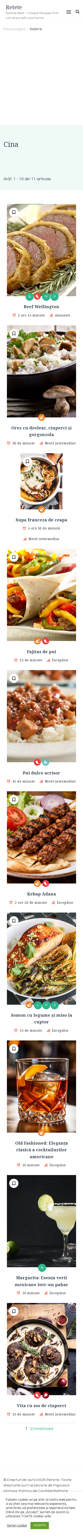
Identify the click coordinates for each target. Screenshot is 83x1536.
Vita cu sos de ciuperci (41, 1405)
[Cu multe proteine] (45, 1395)
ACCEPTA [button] (39, 1525)
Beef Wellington (41, 306)
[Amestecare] (41, 417)
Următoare (43, 1429)
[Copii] (45, 762)
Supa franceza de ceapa (41, 520)
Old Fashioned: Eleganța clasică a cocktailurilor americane (41, 1149)
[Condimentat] (37, 296)
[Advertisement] (41, 79)
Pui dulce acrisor (41, 773)
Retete (14, 7)
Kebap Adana (41, 894)
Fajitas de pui (41, 651)
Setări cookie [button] (17, 1525)
